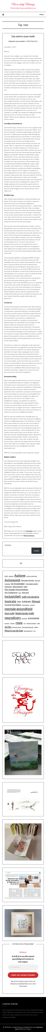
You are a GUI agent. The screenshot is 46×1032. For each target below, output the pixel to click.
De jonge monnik (32, 584)
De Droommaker (18, 584)
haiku (25, 587)
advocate (11, 576)
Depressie (8, 587)
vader (38, 623)
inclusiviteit (13, 596)
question (7, 623)
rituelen (12, 623)
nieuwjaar (24, 618)
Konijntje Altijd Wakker (13, 605)
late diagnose (25, 605)
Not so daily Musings (23, 4)
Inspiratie (10, 601)
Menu (41, 14)
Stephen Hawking (31, 623)
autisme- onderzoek (31, 576)
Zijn (34, 631)
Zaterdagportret (28, 631)
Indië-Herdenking (30, 596)
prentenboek (33, 618)
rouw (19, 622)
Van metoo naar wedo (23, 36)
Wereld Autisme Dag (27, 627)
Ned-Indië (9, 613)
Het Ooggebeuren (11, 593)
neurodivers (13, 618)
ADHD (6, 576)
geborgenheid (18, 587)
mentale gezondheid (18, 609)
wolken (36, 627)
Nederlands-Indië (24, 613)
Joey (19, 601)
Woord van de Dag (14, 630)
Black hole (37, 580)
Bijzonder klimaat (27, 580)
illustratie (25, 593)
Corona (7, 584)
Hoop (19, 592)
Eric (36, 41)
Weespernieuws (28, 535)
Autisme (19, 575)
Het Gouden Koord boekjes (16, 589)
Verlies (8, 627)
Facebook (29, 531)
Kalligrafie (26, 601)
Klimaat (36, 601)
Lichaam (32, 605)
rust (24, 623)
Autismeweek (12, 580)
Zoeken (8, 545)
